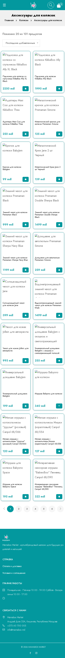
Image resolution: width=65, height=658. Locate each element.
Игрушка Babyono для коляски (48, 393)
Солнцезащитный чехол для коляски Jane (13, 304)
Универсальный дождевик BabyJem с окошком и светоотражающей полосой (47, 351)
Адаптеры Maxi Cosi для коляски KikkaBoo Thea (14, 123)
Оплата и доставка (12, 566)
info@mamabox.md (16, 629)
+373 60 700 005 (16, 625)
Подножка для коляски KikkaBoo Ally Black (45, 77)
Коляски (23, 20)
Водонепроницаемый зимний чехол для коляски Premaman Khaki (48, 305)
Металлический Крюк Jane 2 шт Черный (47, 168)
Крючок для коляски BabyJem (12, 168)
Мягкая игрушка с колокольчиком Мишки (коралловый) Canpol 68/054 (48, 441)
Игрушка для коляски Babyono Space (12, 485)
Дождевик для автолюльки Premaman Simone (47, 259)
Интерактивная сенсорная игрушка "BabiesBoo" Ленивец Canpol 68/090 (48, 487)
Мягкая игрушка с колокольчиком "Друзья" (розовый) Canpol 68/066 (14, 441)
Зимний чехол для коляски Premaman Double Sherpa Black (47, 215)
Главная (9, 20)
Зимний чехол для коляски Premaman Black (15, 213)
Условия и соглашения (13, 573)
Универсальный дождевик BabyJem (15, 394)
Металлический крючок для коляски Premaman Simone (47, 123)
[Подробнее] (59, 405)
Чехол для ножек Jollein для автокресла (15, 349)
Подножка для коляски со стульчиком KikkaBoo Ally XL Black (15, 79)
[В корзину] (25, 88)
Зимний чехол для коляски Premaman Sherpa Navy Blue (15, 259)
